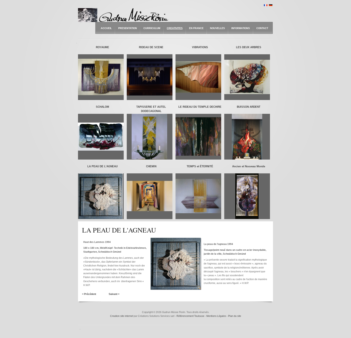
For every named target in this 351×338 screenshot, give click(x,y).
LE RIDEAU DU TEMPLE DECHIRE (199, 106)
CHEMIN (151, 166)
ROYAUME (102, 47)
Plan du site (234, 316)
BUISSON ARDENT (248, 106)
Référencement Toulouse (191, 316)
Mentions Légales (216, 316)
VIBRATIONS (200, 47)
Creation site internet (121, 316)
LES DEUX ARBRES (248, 47)
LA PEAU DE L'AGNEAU (102, 166)
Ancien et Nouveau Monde (248, 166)
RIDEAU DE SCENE (151, 47)
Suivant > (114, 294)
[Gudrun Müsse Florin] (124, 15)
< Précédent (89, 294)
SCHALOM (102, 106)
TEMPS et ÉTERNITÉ (200, 166)
